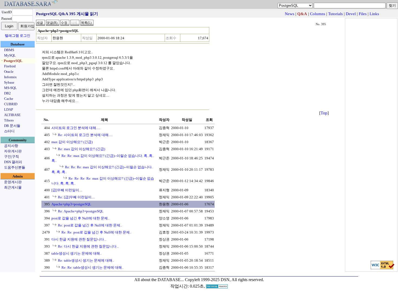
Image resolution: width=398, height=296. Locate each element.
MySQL (10, 55)
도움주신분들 (14, 167)
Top (324, 113)
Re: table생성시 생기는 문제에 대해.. (86, 260)
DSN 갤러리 (13, 162)
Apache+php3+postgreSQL (71, 204)
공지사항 (11, 146)
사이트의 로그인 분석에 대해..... (75, 128)
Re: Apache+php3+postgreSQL (80, 211)
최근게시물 (13, 187)
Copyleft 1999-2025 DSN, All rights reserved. (224, 279)
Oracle (9, 72)
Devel (351, 14)
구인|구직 (11, 156)
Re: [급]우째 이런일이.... (76, 197)
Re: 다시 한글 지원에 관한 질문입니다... (88, 246)
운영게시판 (13, 182)
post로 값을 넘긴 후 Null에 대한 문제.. (80, 218)
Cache (8, 99)
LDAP (8, 109)
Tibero (9, 120)
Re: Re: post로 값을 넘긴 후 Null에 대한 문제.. (96, 232)
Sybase (9, 82)
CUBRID (10, 104)
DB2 (7, 93)
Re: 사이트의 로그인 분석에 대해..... (85, 135)
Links (374, 14)
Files (363, 14)
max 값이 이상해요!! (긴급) (72, 142)
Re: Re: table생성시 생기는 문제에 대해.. (92, 267)
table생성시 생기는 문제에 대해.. (76, 253)
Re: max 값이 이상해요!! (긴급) (81, 149)
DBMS (9, 50)
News (289, 14)
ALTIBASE (12, 115)
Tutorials (335, 14)
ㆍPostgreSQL (11, 61)
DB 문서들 (12, 126)
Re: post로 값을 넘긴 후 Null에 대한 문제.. (90, 225)
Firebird (10, 66)
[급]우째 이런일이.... (66, 190)
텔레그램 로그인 (17, 36)
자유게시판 (13, 151)
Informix (10, 77)
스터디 (9, 131)
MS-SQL (10, 88)
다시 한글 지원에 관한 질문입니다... (78, 239)
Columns (317, 14)
